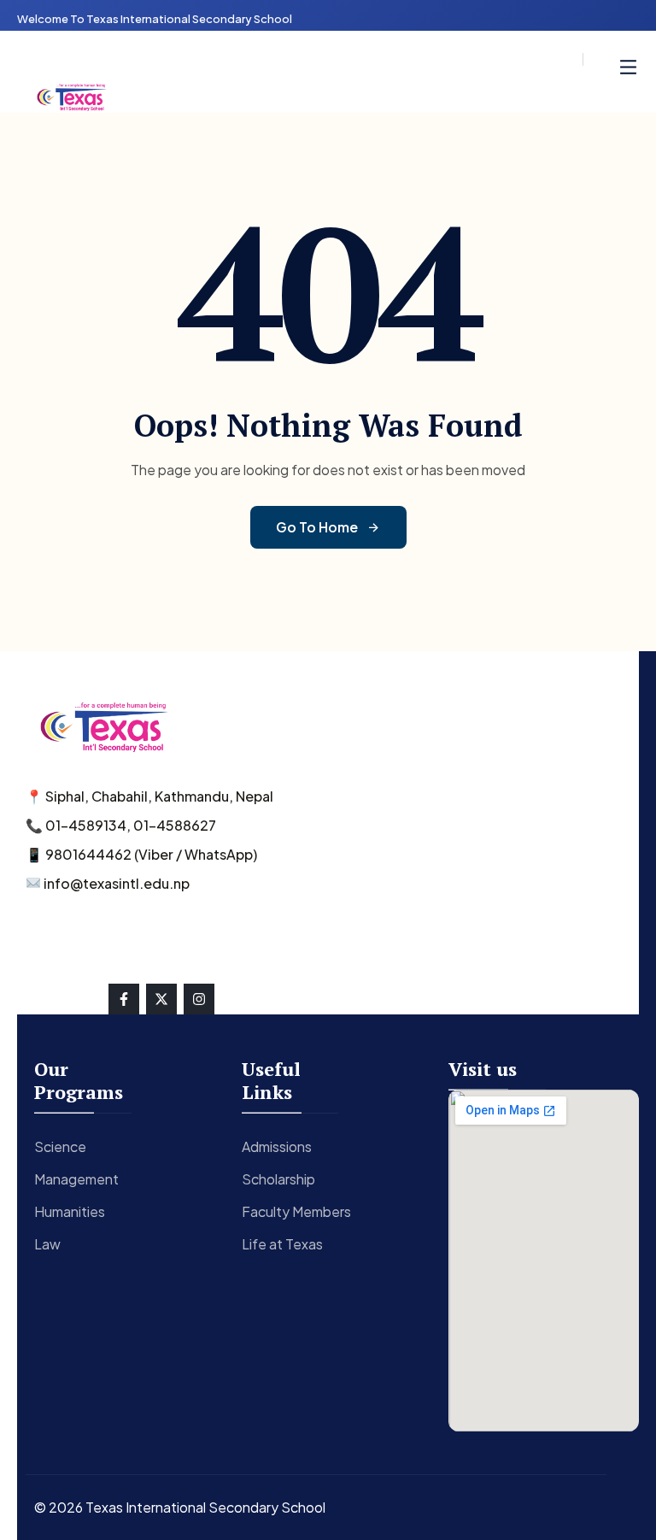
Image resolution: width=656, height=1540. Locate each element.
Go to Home (317, 527)
